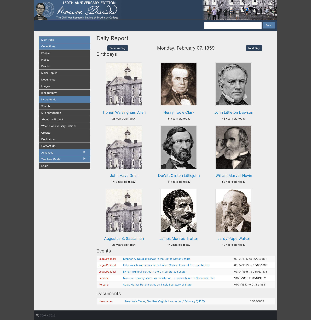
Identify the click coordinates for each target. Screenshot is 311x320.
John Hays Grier (124, 175)
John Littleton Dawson (233, 112)
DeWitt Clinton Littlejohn (179, 175)
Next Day (254, 48)
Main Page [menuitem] (47, 39)
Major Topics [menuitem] (49, 72)
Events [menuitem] (45, 66)
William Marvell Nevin (233, 175)
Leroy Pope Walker (233, 238)
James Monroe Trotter (178, 238)
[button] (124, 105)
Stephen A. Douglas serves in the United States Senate (156, 258)
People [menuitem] (45, 53)
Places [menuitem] (45, 59)
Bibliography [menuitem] (49, 92)
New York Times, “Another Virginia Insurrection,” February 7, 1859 (165, 301)
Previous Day (117, 48)
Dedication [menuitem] (48, 139)
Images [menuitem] (45, 86)
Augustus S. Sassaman (124, 238)
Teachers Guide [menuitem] (49, 160)
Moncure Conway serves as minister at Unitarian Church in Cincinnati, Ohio (169, 278)
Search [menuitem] (45, 106)
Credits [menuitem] (45, 132)
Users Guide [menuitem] (48, 99)
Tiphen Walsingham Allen (124, 112)
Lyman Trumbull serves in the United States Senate (154, 271)
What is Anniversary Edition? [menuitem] (58, 126)
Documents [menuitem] (48, 79)
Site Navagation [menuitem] (51, 112)
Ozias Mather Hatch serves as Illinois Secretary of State (157, 284)
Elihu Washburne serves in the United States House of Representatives (166, 265)
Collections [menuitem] (48, 46)
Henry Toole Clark (179, 112)
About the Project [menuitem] (52, 119)
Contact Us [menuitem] (48, 146)
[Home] (155, 9)
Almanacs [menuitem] (46, 153)
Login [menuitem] (44, 165)
